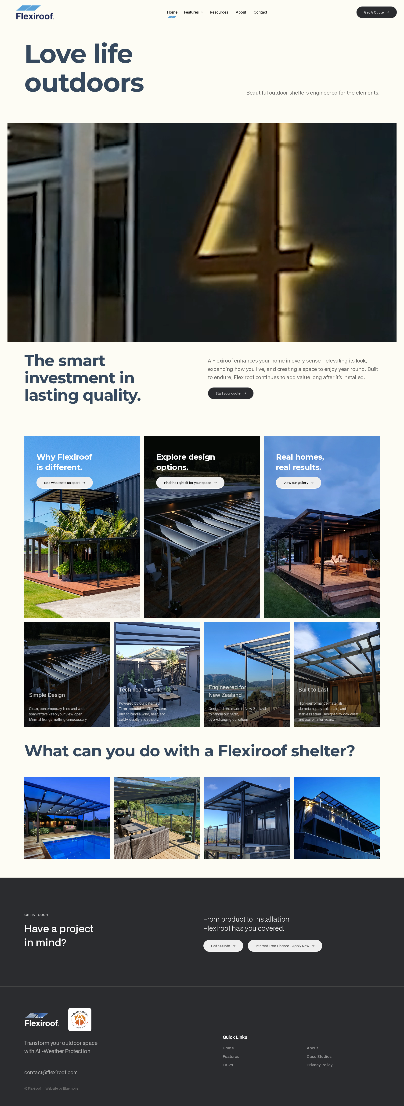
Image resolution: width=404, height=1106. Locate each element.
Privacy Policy (319, 1064)
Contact (260, 12)
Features (231, 1056)
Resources (219, 12)
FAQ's (228, 1064)
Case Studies (319, 1056)
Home (172, 12)
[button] (193, 12)
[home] (35, 12)
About (241, 12)
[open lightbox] (67, 818)
